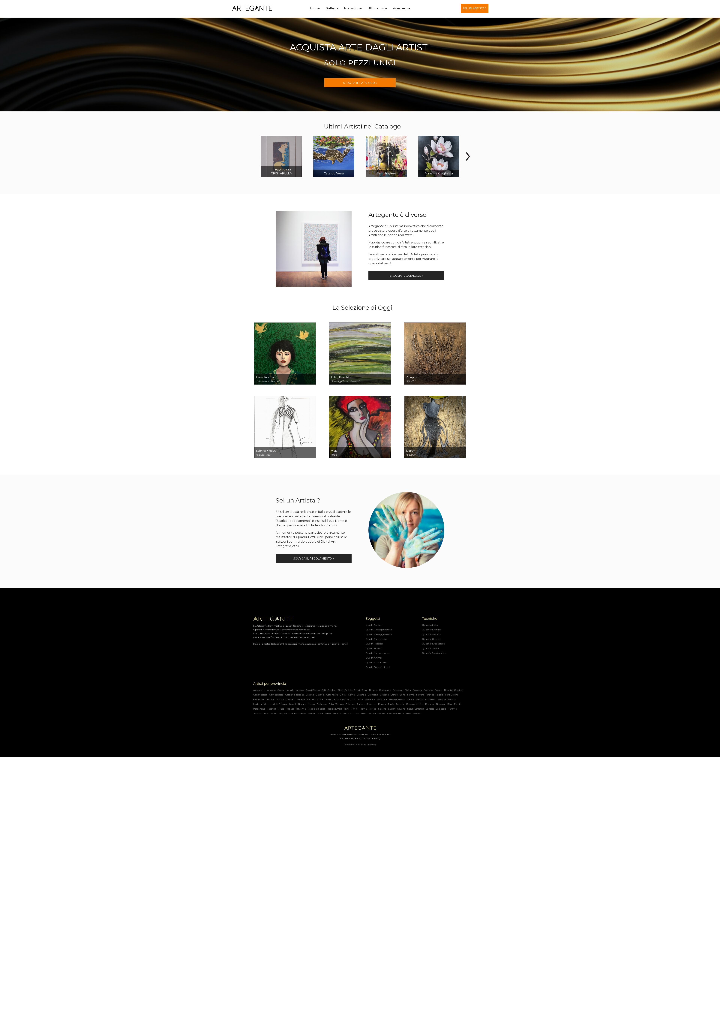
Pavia (391, 704)
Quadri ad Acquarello (433, 643)
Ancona (271, 690)
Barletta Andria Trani (355, 690)
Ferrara (420, 694)
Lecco (335, 699)
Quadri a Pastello (431, 634)
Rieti (346, 708)
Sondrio (430, 708)
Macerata (370, 699)
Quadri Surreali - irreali (378, 667)
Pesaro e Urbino (414, 704)
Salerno (382, 708)
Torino (273, 713)
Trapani (283, 713)
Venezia (337, 713)
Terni (265, 713)
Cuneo (394, 694)
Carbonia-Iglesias (294, 694)
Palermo (371, 704)
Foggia (439, 694)
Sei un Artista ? (475, 8)
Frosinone (258, 699)
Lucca (360, 699)
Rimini (354, 708)
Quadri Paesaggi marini (379, 634)
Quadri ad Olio (430, 624)
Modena (257, 704)
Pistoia (457, 704)
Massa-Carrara (397, 699)
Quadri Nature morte (377, 653)
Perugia (400, 704)
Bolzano (428, 690)
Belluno (373, 690)
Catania (320, 694)
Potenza (271, 708)
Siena (410, 708)
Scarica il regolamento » (313, 558)
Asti (324, 690)
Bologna (417, 690)
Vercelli (372, 713)
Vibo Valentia (394, 713)
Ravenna (301, 708)
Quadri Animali (374, 657)
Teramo (257, 713)
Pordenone (259, 708)
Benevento (385, 690)
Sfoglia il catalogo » (406, 275)
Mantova (382, 699)
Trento (292, 713)
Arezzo (300, 690)
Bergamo (398, 690)
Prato (281, 708)
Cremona (373, 694)
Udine (319, 713)
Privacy (372, 744)
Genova (270, 699)
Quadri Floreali (374, 648)
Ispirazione (353, 8)
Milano (451, 699)
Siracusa (419, 708)
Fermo (410, 694)
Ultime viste (377, 8)
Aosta (281, 690)
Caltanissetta (260, 694)
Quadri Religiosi (374, 643)
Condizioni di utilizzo (355, 744)
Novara (302, 704)
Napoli (292, 704)
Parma (382, 704)
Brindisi (448, 690)
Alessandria (259, 690)
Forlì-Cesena (451, 694)
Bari (340, 690)
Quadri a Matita (430, 648)
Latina (319, 699)
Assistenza (401, 8)
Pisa (449, 704)
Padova (361, 704)
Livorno (344, 699)
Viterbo (417, 713)
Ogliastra (321, 704)
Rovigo (372, 708)
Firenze (430, 694)
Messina (442, 699)
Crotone (384, 694)
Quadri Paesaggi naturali (379, 629)
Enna (402, 694)
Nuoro (311, 704)
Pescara (429, 704)
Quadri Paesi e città (376, 639)
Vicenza (407, 713)
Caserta (310, 694)
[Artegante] (252, 8)
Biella (408, 690)
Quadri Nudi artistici (376, 662)
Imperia (301, 699)
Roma (363, 708)
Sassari (391, 708)
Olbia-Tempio (336, 704)
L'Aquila (290, 690)
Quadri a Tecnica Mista (434, 653)
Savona (401, 708)
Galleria (332, 8)
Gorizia (280, 699)
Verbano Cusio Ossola (355, 713)
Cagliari (458, 690)
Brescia (438, 690)
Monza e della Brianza (275, 704)
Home (315, 8)
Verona (381, 713)
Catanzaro (332, 694)
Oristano (350, 704)
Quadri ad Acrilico (431, 629)
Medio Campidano (426, 699)
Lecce (328, 699)
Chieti (343, 694)
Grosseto (290, 699)
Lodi (352, 699)
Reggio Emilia (334, 708)
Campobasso (276, 694)
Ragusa (290, 708)
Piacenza (441, 704)
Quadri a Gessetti (431, 639)
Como (351, 694)
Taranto (452, 708)
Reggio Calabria (316, 708)
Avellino (332, 690)
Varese (328, 713)
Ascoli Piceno (313, 690)
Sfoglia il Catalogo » (360, 83)
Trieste (311, 713)
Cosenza (361, 694)
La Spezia (441, 708)
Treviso (302, 713)
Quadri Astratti (374, 624)
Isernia (310, 699)
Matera (410, 699)
